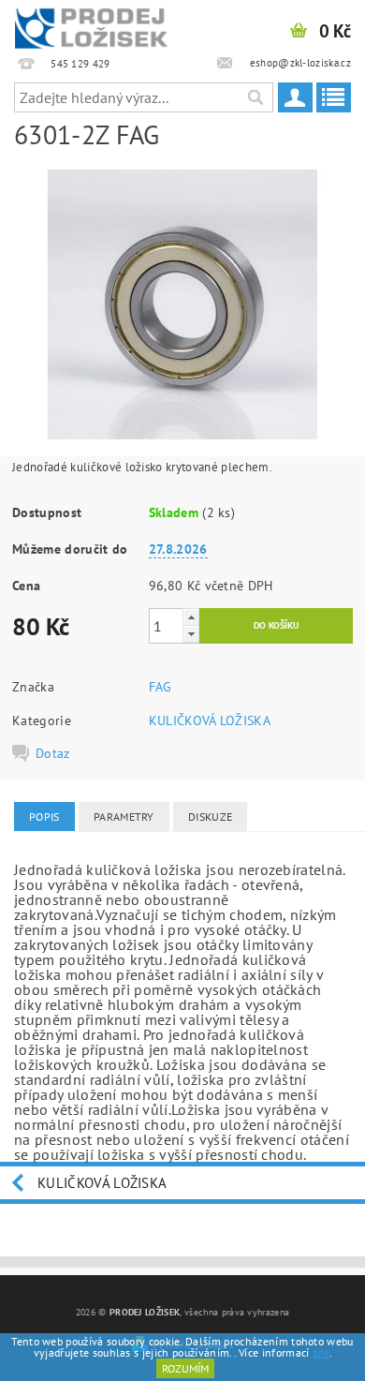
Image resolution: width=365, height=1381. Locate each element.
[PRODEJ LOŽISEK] (91, 24)
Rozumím (185, 1368)
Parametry (124, 816)
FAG (160, 686)
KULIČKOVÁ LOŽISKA (209, 720)
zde (321, 1352)
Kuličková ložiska (102, 1183)
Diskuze (210, 816)
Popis (44, 816)
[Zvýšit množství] (190, 617)
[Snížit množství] (190, 634)
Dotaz (53, 753)
